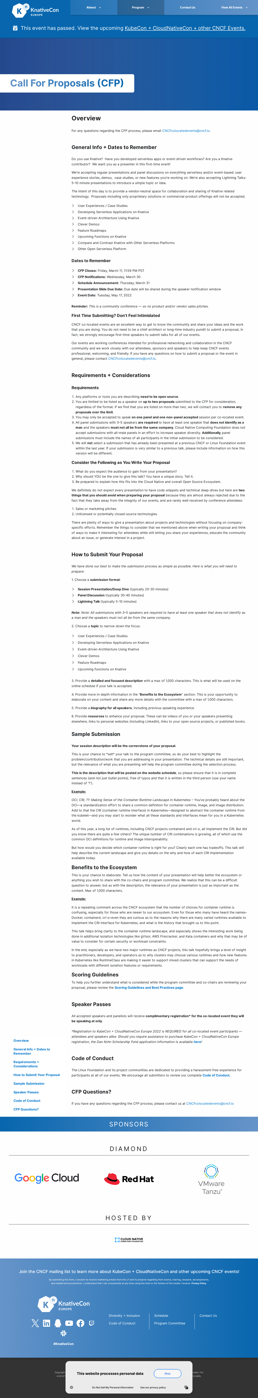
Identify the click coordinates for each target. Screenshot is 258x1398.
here (197, 1042)
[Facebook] (80, 1323)
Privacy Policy (198, 1283)
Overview (21, 1041)
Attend (91, 7)
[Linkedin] (47, 1323)
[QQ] (58, 1323)
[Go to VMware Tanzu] (211, 1183)
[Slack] (63, 1333)
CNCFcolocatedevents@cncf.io (186, 131)
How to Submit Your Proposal (37, 1075)
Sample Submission (29, 1083)
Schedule (161, 1316)
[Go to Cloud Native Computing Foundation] (129, 1243)
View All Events (231, 7)
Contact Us (187, 7)
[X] (35, 1323)
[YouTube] (69, 1323)
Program (138, 7)
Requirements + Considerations (26, 1064)
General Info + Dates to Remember (32, 1051)
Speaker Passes (26, 1092)
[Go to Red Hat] (129, 1183)
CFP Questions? (26, 1109)
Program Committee (169, 1323)
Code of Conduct (27, 1101)
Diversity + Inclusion (124, 1316)
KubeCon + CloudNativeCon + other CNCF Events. (185, 28)
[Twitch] (92, 1323)
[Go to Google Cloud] (47, 1183)
